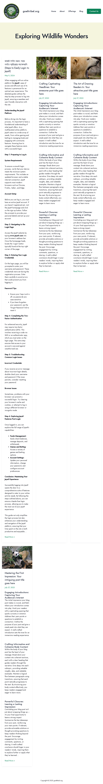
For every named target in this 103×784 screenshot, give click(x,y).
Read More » (10, 537)
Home (53, 11)
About (62, 11)
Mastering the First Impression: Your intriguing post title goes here (14, 578)
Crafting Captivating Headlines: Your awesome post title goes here (51, 89)
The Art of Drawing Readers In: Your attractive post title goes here (85, 89)
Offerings (72, 11)
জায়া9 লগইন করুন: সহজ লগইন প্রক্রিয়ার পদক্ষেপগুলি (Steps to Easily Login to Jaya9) (17, 66)
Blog (81, 11)
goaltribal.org (31, 11)
